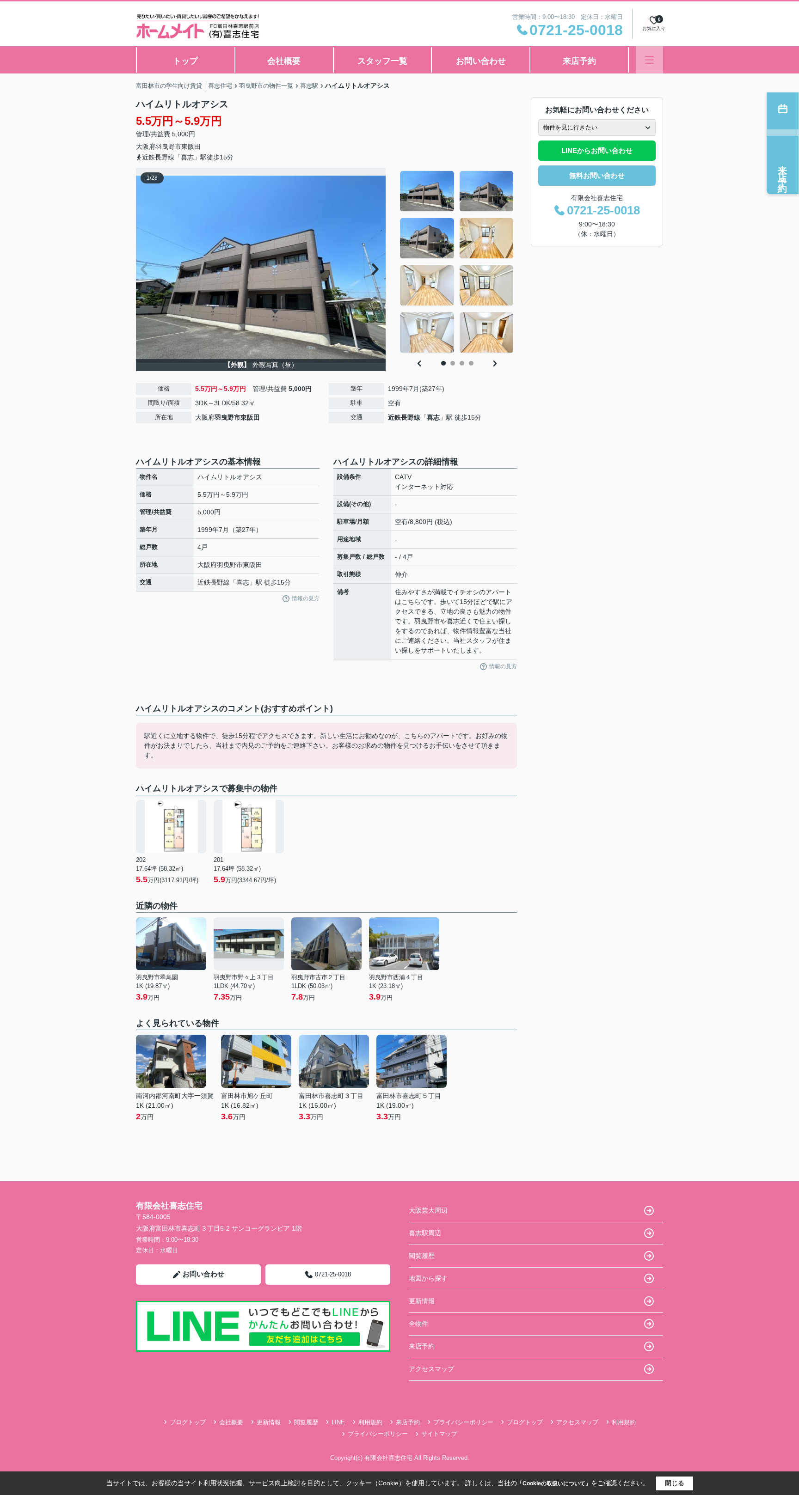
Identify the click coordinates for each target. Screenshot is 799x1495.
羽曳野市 (168, 146)
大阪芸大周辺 (428, 1210)
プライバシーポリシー (463, 1422)
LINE (338, 1422)
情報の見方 (306, 598)
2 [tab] (452, 363)
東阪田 (191, 146)
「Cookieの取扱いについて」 (554, 1483)
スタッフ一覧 (382, 61)
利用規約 (370, 1422)
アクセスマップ (431, 1369)
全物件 (418, 1323)
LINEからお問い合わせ (597, 150)
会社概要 (284, 61)
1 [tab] (443, 363)
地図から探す (428, 1278)
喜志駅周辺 (425, 1233)
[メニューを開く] (649, 60)
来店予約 (579, 61)
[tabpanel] (457, 262)
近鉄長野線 (404, 417)
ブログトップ (188, 1422)
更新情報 (422, 1301)
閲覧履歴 (422, 1255)
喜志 (433, 417)
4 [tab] (471, 363)
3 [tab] (462, 363)
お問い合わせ (481, 61)
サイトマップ (439, 1433)
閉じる (674, 1483)
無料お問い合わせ (597, 175)
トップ (185, 61)
